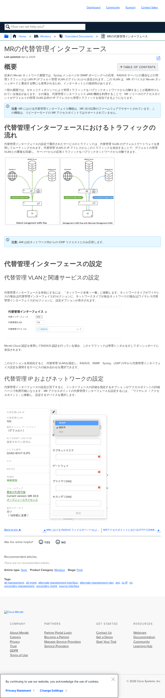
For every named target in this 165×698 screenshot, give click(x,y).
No (63, 542)
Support (130, 7)
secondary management (19, 586)
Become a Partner (56, 637)
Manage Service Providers (62, 642)
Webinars (139, 633)
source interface (69, 586)
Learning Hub (142, 646)
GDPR (14, 651)
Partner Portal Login (58, 633)
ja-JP (124, 582)
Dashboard (93, 7)
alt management (14, 582)
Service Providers (56, 646)
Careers (15, 637)
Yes (47, 542)
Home (22, 36)
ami (118, 582)
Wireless (45, 36)
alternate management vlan (96, 582)
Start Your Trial (106, 642)
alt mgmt (31, 582)
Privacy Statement (18, 690)
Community (113, 7)
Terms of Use (19, 655)
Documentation (144, 637)
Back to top (11, 529)
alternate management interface (58, 582)
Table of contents (138, 67)
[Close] (113, 679)
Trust (13, 646)
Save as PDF (158, 58)
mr (130, 582)
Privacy (15, 642)
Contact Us (104, 633)
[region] (59, 686)
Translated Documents (79, 36)
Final (79, 570)
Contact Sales (149, 7)
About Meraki (19, 633)
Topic (24, 570)
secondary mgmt (46, 586)
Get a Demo (104, 637)
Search (7, 27)
